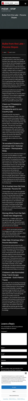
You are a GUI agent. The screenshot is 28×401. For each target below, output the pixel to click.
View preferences (14, 395)
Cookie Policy (5, 399)
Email (3, 354)
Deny (14, 391)
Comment (4, 331)
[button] (26, 373)
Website (3, 360)
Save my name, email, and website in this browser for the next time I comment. (12, 369)
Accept (14, 387)
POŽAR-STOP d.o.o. (13, 399)
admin (5, 52)
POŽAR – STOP (8, 9)
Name (3, 348)
